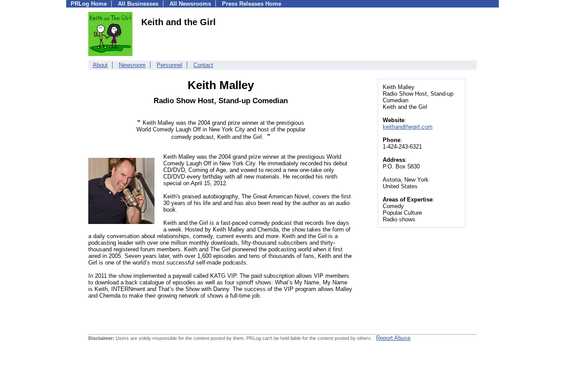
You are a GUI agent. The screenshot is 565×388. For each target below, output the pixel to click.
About (100, 65)
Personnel (169, 65)
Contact (203, 65)
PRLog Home (89, 3)
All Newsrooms (190, 3)
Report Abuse (393, 338)
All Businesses (138, 3)
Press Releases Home (251, 3)
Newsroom (132, 65)
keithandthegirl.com (408, 126)
